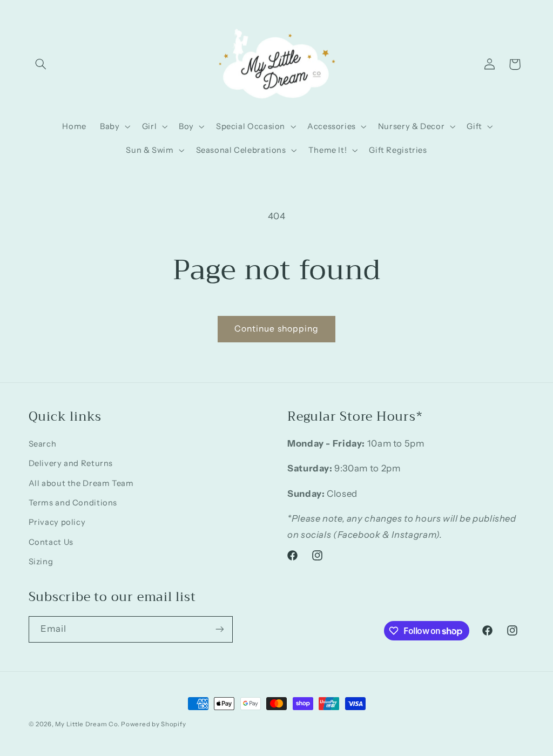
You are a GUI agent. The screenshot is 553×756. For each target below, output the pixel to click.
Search (43, 444)
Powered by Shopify (153, 724)
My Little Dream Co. (88, 724)
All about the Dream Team (81, 483)
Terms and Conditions (73, 503)
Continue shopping (276, 328)
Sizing (41, 561)
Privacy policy (57, 522)
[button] (41, 64)
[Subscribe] (219, 629)
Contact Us (51, 542)
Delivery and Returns (71, 463)
